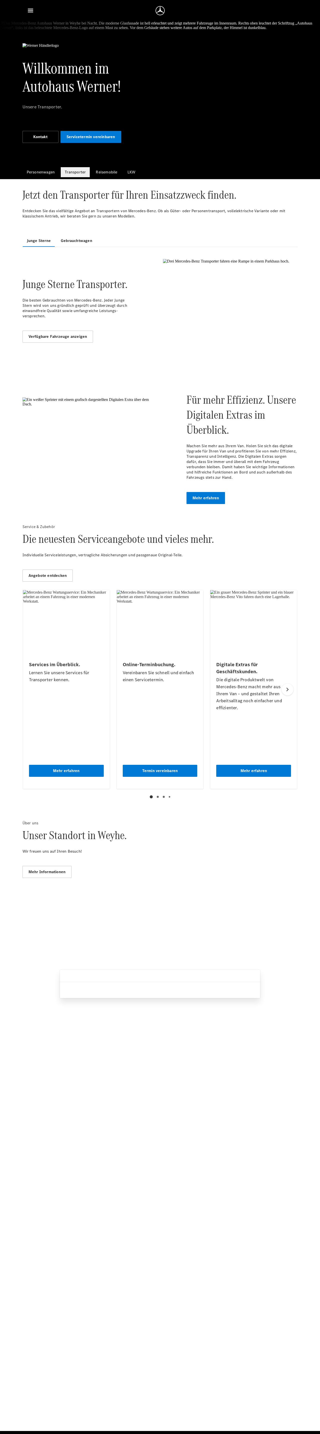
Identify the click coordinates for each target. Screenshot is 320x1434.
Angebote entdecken (47, 575)
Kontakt (40, 136)
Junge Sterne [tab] (39, 240)
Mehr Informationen (47, 871)
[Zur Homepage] (160, 10)
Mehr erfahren (205, 498)
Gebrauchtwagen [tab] (76, 240)
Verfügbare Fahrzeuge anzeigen (57, 336)
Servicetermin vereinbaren (90, 136)
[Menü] (30, 10)
